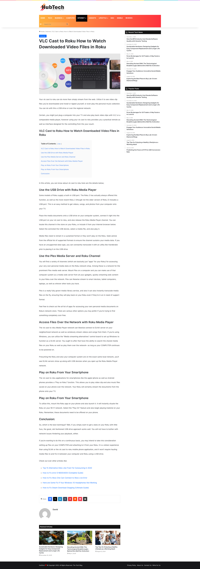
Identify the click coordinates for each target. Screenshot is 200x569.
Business (58, 18)
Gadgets (92, 18)
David (55, 509)
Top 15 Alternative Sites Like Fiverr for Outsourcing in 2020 (67, 468)
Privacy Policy (131, 565)
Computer (70, 18)
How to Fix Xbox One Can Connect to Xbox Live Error (65, 478)
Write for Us (156, 565)
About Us (140, 565)
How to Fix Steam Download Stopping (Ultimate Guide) (66, 488)
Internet (81, 18)
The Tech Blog (77, 565)
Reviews (129, 18)
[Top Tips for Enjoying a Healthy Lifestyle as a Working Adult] (107, 538)
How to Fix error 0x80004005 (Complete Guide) (63, 473)
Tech (50, 18)
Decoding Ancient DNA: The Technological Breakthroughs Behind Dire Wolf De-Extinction (78, 549)
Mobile (120, 18)
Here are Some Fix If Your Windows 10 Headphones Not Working (70, 483)
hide (59, 144)
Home (43, 18)
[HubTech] (52, 7)
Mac (112, 18)
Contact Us (147, 565)
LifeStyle (103, 18)
